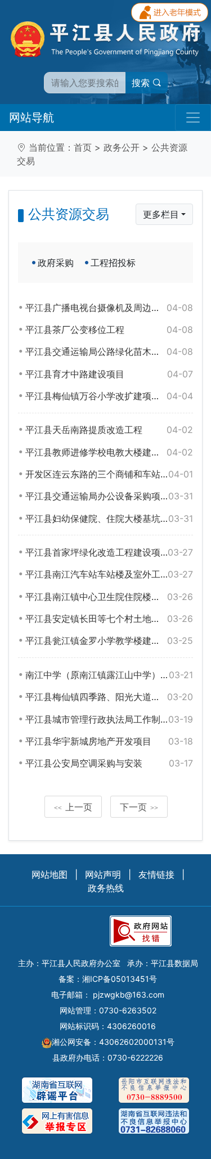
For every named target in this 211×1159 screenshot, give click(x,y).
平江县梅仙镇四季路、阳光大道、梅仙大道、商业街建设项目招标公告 (109, 696)
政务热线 (106, 888)
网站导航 (31, 117)
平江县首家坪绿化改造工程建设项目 (109, 552)
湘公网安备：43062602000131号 (113, 1042)
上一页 (73, 807)
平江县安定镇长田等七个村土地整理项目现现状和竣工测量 (109, 618)
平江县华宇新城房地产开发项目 (109, 741)
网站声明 (103, 874)
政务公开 (122, 147)
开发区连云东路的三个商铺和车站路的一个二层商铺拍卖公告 (109, 474)
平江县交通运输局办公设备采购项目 (109, 496)
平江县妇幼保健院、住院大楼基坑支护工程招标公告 (109, 518)
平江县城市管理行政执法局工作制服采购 (109, 719)
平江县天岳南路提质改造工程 (109, 429)
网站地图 (50, 874)
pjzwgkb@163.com (128, 994)
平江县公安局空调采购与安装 (109, 763)
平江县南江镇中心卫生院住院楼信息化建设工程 (109, 596)
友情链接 (156, 874)
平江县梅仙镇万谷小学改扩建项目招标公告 (109, 396)
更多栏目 (161, 214)
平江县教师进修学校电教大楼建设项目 (109, 452)
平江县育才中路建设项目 (109, 374)
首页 (83, 147)
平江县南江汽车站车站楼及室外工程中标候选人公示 (109, 574)
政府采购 (56, 262)
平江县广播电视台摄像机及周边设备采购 (109, 307)
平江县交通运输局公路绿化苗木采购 (109, 351)
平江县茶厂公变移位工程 (109, 329)
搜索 (142, 82)
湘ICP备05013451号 (119, 979)
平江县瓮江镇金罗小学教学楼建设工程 (109, 640)
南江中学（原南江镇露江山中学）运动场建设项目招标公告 (109, 674)
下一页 (139, 807)
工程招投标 (113, 262)
